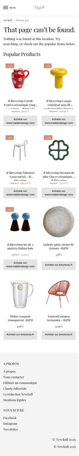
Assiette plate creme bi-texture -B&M (59, 246)
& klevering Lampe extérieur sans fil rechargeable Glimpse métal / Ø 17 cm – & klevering (58, 103)
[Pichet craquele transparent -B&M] (20, 294)
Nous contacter (13, 377)
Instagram (10, 423)
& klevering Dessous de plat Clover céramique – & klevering (59, 174)
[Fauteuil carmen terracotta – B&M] (59, 294)
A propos (9, 371)
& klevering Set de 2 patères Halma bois (20, 246)
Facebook (10, 418)
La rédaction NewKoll (18, 394)
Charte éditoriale (15, 388)
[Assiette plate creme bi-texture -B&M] (59, 222)
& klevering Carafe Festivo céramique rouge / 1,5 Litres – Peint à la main (20, 103)
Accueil (7, 20)
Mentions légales (14, 400)
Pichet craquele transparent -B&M (20, 318)
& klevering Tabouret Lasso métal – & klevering (20, 174)
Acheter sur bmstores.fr (58, 264)
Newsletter (10, 429)
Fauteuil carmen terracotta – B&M (58, 318)
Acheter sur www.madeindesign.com (20, 121)
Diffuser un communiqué (20, 383)
